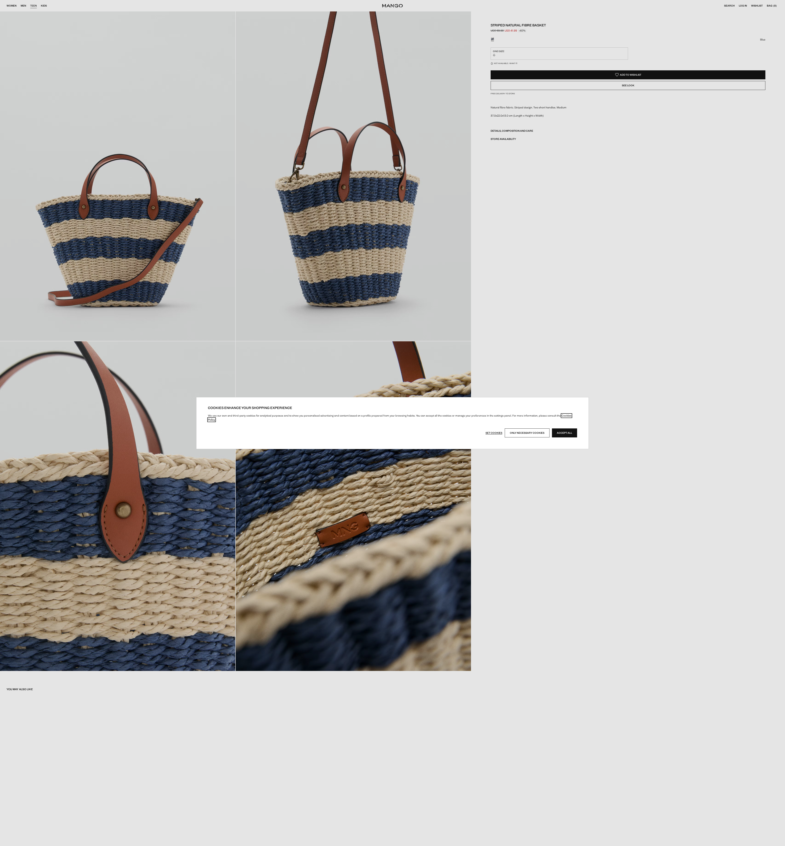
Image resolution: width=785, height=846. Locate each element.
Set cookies (494, 433)
